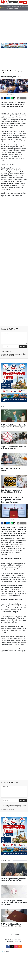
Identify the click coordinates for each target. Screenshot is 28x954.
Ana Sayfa (5, 71)
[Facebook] (2, 98)
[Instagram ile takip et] (16, 946)
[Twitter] (5, 98)
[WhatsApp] (12, 98)
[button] (21, 98)
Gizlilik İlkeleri (10, 941)
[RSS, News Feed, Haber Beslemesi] (20, 946)
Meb (11, 71)
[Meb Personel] (12, 2)
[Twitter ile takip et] (12, 946)
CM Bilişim (6, 951)
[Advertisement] (14, 25)
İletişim (19, 939)
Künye (14, 939)
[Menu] (25, 2)
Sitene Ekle (18, 941)
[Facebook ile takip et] (8, 946)
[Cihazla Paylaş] (14, 98)
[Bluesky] (7, 98)
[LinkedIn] (9, 98)
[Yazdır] (18, 98)
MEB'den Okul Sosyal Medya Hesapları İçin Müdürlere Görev (17, 7)
